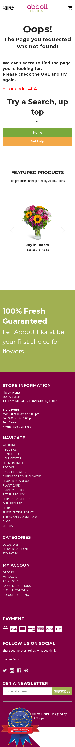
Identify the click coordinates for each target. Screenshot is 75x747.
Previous (12, 230)
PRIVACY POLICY (13, 490)
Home (37, 132)
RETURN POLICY (13, 494)
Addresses (11, 581)
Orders (8, 572)
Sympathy (10, 553)
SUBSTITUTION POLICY (18, 512)
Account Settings (16, 595)
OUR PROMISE (12, 503)
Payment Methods (17, 586)
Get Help (37, 141)
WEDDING (9, 445)
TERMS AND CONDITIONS (20, 517)
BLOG (6, 521)
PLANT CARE (11, 485)
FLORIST (8, 508)
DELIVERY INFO (13, 463)
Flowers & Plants (16, 549)
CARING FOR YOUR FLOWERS (22, 476)
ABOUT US (10, 449)
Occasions (11, 544)
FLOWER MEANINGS (16, 481)
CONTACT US (11, 454)
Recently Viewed (15, 590)
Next (63, 230)
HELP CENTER (12, 458)
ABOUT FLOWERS (14, 472)
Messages (10, 577)
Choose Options (40, 223)
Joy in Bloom (37, 245)
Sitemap (9, 526)
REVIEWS (8, 467)
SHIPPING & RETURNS (17, 499)
